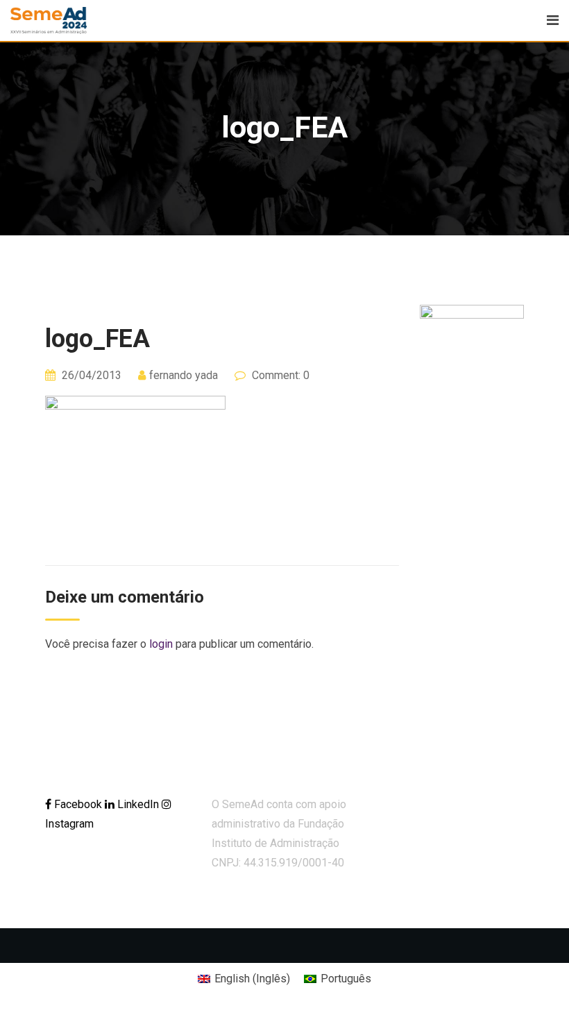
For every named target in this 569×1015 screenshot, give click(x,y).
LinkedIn (138, 804)
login (161, 644)
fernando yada (183, 375)
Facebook (78, 804)
